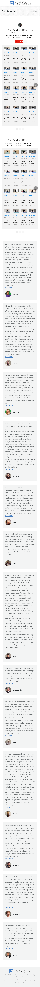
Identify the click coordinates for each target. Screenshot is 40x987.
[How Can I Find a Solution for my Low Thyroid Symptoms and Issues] (7, 48)
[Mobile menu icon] (3, 3)
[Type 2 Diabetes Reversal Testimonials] (7, 152)
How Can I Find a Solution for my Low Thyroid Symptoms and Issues (7, 53)
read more (9, 288)
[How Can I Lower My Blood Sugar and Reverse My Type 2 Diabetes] (16, 152)
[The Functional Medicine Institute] (20, 25)
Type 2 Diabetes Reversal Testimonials (7, 156)
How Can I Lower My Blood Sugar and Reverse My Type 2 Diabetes (16, 156)
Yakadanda (20, 977)
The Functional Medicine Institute (20, 31)
